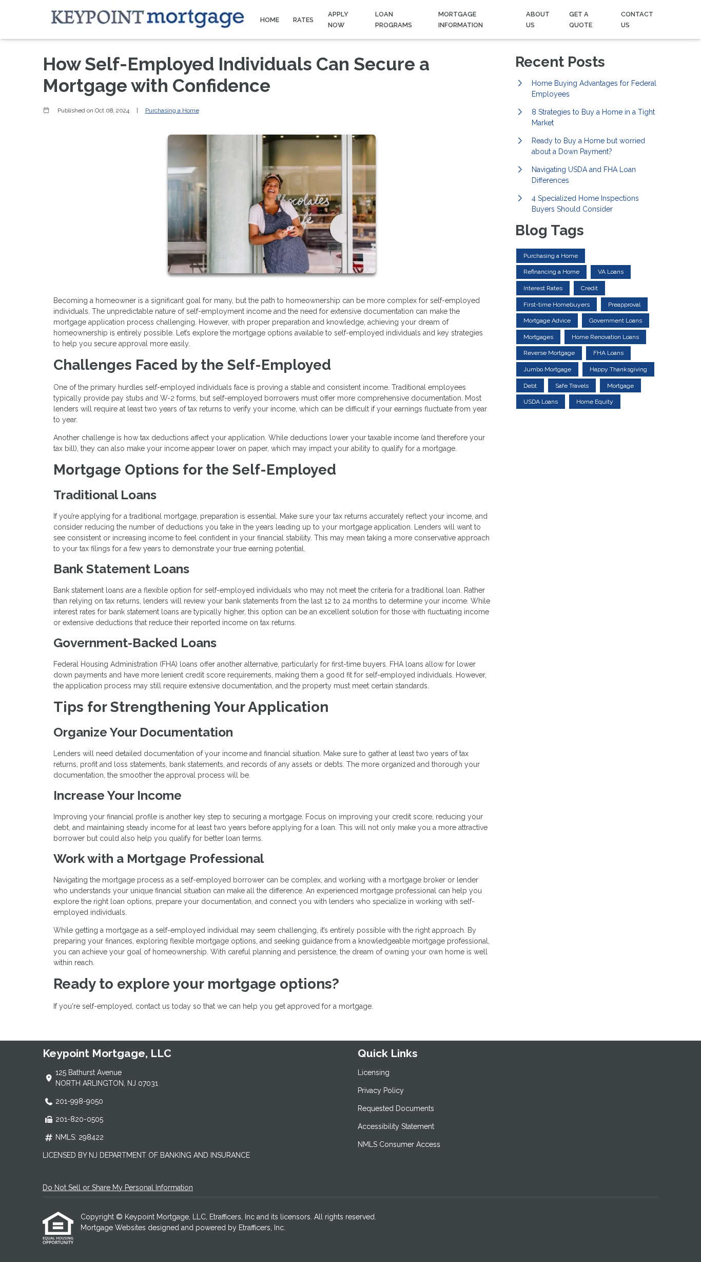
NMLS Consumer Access (399, 1144)
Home (269, 20)
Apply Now (338, 19)
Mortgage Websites (114, 1227)
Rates (303, 20)
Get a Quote (580, 19)
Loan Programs (393, 19)
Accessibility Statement (396, 1126)
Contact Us (637, 19)
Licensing (374, 1072)
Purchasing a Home (172, 110)
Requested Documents (396, 1108)
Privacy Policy (381, 1090)
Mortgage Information (460, 19)
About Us (538, 19)
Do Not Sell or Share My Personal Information (118, 1187)
